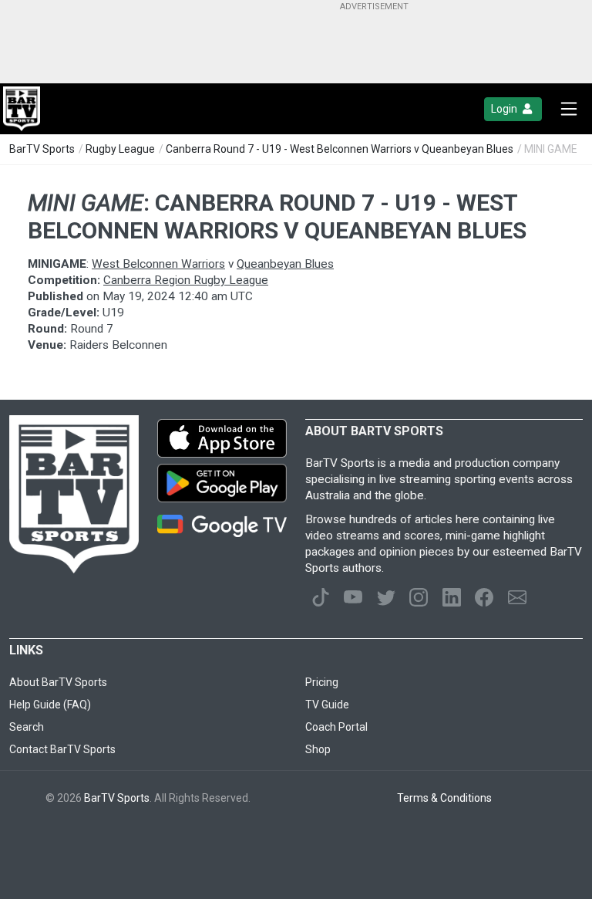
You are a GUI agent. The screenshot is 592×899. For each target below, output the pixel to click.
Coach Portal (336, 727)
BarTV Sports (42, 149)
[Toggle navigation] (569, 108)
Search (26, 727)
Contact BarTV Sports (62, 749)
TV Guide (327, 704)
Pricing (321, 682)
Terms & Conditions (444, 798)
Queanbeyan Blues (285, 264)
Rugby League (120, 149)
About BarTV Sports (58, 682)
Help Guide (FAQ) (50, 704)
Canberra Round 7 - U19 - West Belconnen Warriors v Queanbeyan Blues (339, 149)
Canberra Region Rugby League (185, 280)
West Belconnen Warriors (158, 264)
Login (505, 109)
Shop (318, 749)
